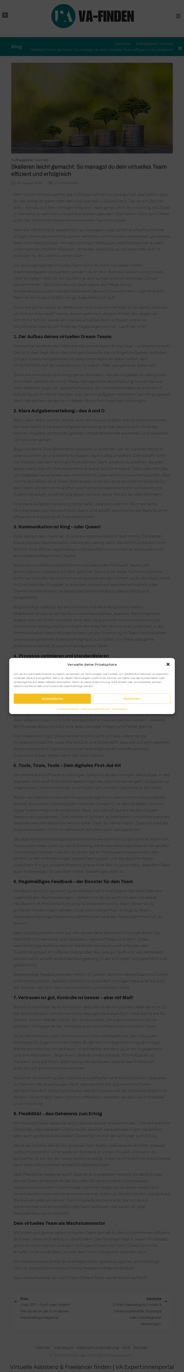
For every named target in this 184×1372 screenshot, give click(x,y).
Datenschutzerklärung (95, 708)
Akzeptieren (52, 698)
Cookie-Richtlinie (68, 708)
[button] (168, 664)
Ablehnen (131, 698)
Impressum (119, 708)
